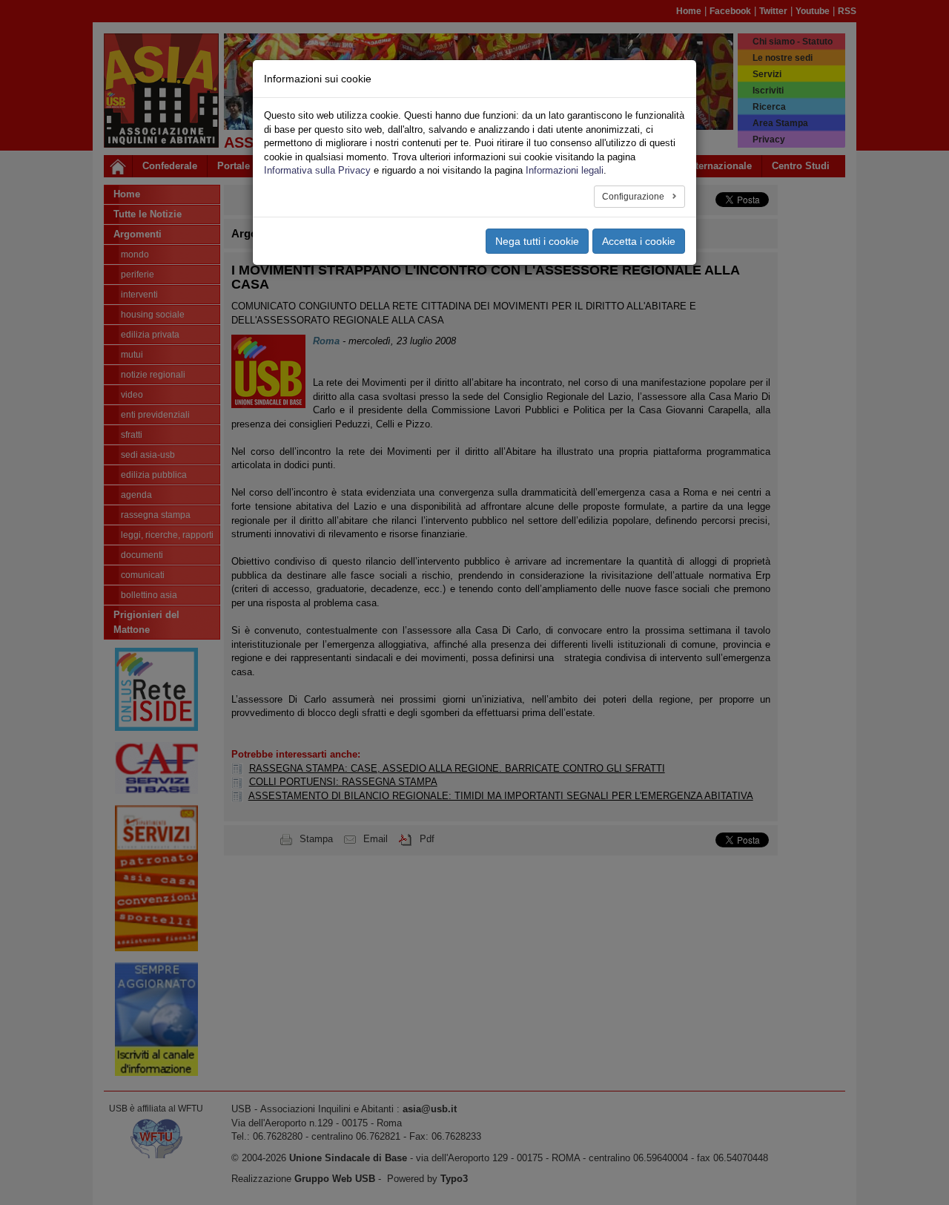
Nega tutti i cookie (537, 241)
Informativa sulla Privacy (317, 170)
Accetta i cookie (638, 241)
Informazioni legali (565, 170)
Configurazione (634, 196)
